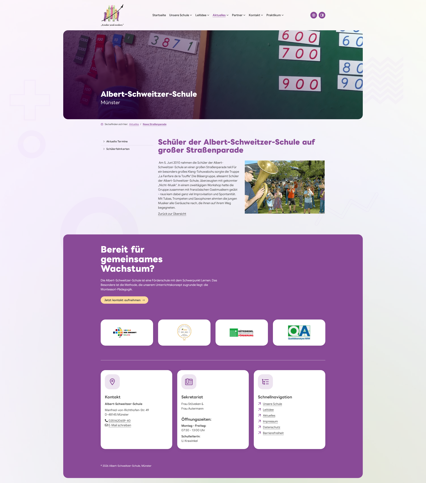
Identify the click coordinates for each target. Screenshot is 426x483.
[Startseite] (112, 15)
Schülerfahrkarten (117, 149)
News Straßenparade (154, 124)
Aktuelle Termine (117, 141)
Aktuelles (219, 15)
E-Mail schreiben (119, 425)
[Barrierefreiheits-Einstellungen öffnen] (313, 15)
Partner (237, 15)
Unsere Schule (179, 15)
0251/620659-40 (119, 421)
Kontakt (254, 15)
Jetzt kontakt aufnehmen (122, 300)
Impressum (270, 421)
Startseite (159, 15)
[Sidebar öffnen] (322, 15)
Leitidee (200, 15)
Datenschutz (271, 427)
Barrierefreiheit (273, 433)
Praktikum (273, 15)
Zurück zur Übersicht (172, 214)
